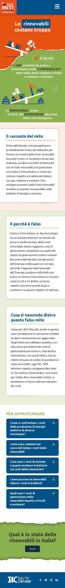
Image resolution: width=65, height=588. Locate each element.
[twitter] (46, 580)
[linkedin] (56, 580)
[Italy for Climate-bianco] (19, 577)
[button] (32, 428)
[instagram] (51, 580)
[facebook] (40, 580)
